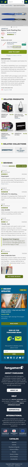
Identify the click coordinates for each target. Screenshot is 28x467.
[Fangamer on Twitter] (5, 358)
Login (9, 55)
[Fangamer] (5, 2)
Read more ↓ (5, 184)
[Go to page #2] (13, 27)
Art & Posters (14, 456)
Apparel (14, 442)
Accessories (14, 459)
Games (14, 444)
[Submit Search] (22, 2)
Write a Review (21, 166)
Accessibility (17, 465)
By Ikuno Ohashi (11, 32)
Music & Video (14, 454)
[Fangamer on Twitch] (23, 358)
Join (14, 354)
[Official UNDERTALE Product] (3, 33)
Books (14, 452)
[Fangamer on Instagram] (14, 358)
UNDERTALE (4, 28)
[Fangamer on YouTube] (20, 358)
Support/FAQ (14, 410)
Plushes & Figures (14, 447)
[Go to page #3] (15, 27)
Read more (14, 323)
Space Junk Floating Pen (11, 30)
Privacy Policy (11, 465)
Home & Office (14, 449)
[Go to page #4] (17, 27)
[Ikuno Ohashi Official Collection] (21, 150)
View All (23, 290)
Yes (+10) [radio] (9, 47)
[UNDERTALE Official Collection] (7, 150)
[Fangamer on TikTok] (17, 358)
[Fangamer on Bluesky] (8, 358)
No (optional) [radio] (16, 47)
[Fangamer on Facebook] (11, 358)
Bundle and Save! (6, 40)
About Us (14, 390)
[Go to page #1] (11, 27)
